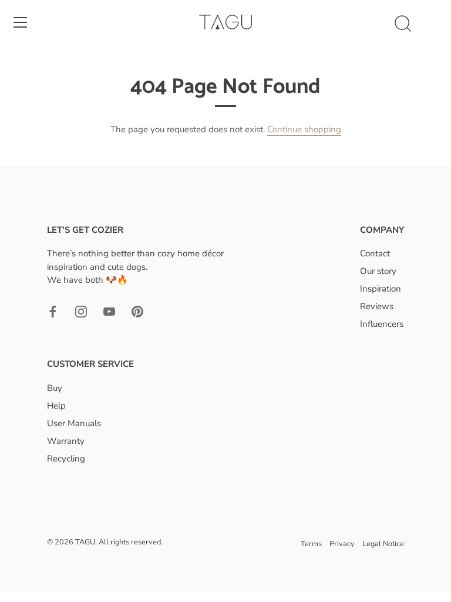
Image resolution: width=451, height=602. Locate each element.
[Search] (403, 24)
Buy (54, 388)
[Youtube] (109, 311)
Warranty (66, 441)
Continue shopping (304, 129)
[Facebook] (53, 311)
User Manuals (74, 423)
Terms (311, 544)
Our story (378, 271)
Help (56, 406)
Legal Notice (383, 544)
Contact (375, 253)
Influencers (381, 324)
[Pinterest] (137, 311)
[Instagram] (81, 311)
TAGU (85, 542)
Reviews (376, 306)
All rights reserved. (131, 542)
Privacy (342, 544)
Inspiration (380, 289)
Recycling (66, 458)
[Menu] (20, 22)
